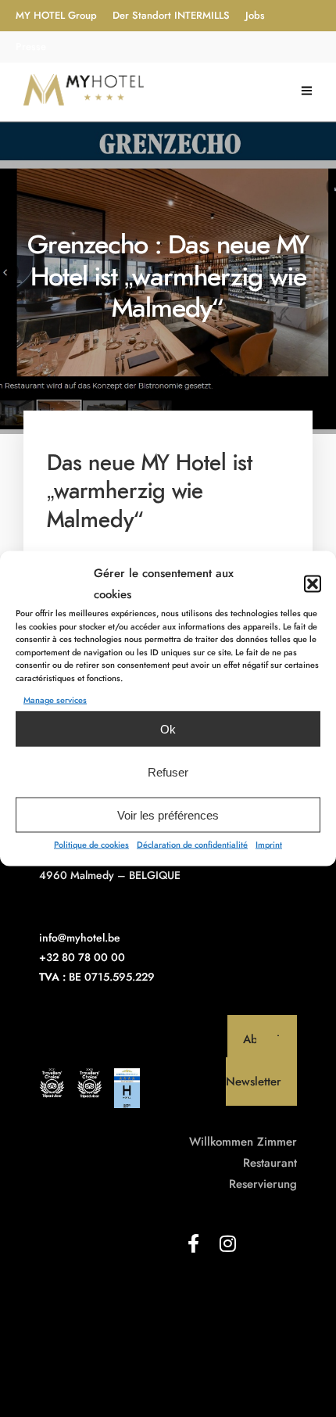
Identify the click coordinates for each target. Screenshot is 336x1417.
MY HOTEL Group (56, 15)
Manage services (55, 700)
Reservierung (263, 1184)
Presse (31, 46)
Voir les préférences (168, 814)
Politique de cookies (91, 844)
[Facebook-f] (193, 1243)
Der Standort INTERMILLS (171, 15)
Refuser (168, 771)
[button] (312, 584)
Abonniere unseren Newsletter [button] (261, 1060)
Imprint (269, 844)
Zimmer (277, 1141)
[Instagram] (227, 1243)
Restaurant (270, 1162)
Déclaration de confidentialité (192, 844)
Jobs (255, 15)
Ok (168, 728)
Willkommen (221, 1141)
